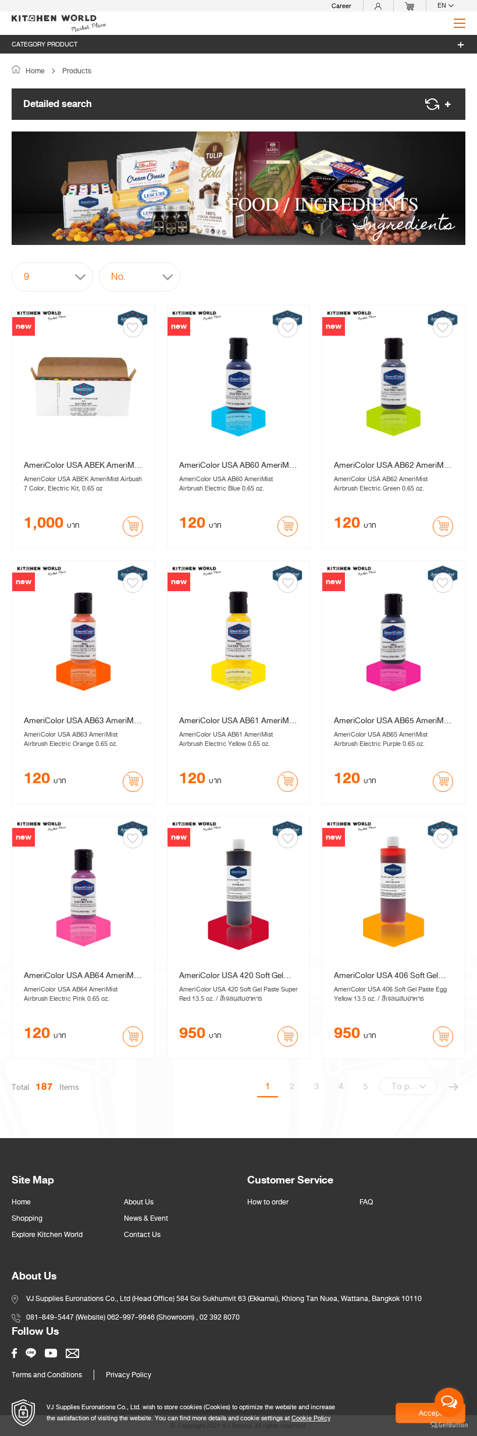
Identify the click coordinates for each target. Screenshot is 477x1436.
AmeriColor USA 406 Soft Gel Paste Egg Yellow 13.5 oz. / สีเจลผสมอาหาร (390, 976)
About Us (139, 1202)
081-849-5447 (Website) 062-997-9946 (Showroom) (110, 1317)
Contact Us (142, 1234)
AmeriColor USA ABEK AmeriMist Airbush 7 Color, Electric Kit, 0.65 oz (83, 465)
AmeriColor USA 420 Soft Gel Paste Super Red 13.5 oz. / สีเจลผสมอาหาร (235, 976)
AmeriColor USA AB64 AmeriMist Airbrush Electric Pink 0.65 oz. (83, 976)
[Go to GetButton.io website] (449, 1424)
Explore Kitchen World (47, 1234)
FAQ (366, 1202)
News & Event (146, 1218)
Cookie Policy (310, 1418)
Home (34, 71)
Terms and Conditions (47, 1375)
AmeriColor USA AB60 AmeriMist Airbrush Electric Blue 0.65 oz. (238, 465)
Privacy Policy (128, 1375)
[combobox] (52, 277)
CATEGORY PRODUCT (44, 44)
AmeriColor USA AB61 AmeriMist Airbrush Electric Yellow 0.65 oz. (238, 721)
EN (442, 5)
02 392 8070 (220, 1317)
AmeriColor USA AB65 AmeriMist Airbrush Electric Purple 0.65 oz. (393, 721)
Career (341, 5)
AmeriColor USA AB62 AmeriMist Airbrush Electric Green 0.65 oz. (393, 465)
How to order (268, 1202)
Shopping (27, 1218)
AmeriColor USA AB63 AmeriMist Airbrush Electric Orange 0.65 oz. (83, 721)
